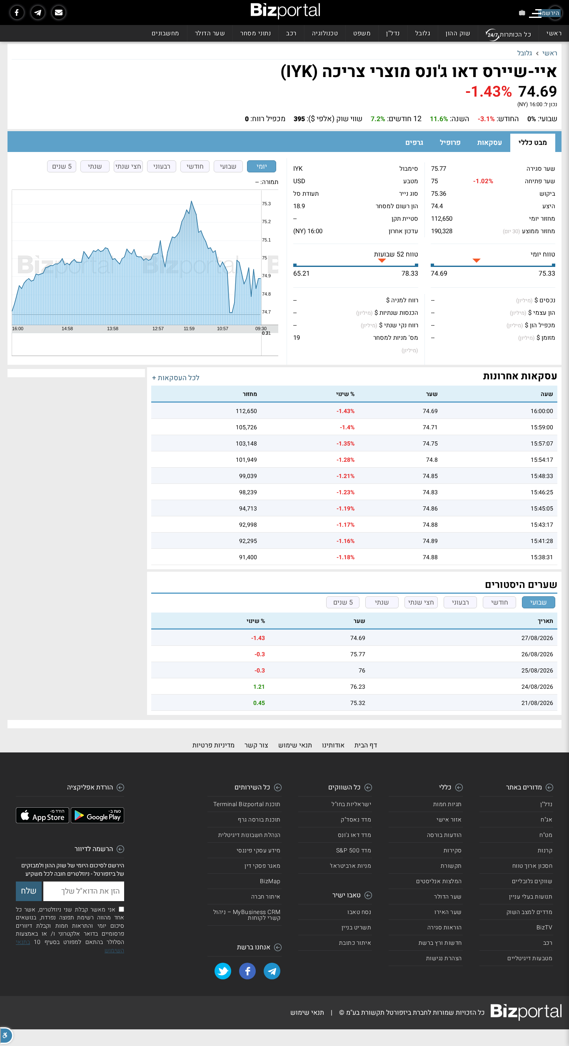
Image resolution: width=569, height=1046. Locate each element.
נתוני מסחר (255, 33)
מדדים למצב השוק (530, 912)
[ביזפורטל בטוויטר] (223, 971)
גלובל (423, 33)
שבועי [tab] (228, 167)
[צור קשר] (58, 12)
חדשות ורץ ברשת (440, 943)
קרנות (545, 850)
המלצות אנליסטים (439, 881)
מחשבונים (166, 33)
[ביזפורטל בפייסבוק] (17, 12)
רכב (291, 33)
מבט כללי (533, 142)
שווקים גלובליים (532, 881)
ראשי (554, 33)
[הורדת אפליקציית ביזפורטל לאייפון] (42, 821)
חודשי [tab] (195, 167)
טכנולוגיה (325, 33)
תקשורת (451, 866)
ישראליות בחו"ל (351, 804)
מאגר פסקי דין (263, 866)
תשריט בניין (357, 927)
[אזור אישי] (522, 12)
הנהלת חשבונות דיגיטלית (249, 835)
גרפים (414, 142)
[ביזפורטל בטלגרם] (37, 12)
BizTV (545, 927)
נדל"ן (393, 33)
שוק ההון (458, 33)
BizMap (270, 881)
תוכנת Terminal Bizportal (247, 804)
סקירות (453, 850)
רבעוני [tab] (161, 167)
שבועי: (547, 119)
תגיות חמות (447, 804)
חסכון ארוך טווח (532, 866)
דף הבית (365, 745)
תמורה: (269, 182)
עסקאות (489, 142)
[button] (6, 1035)
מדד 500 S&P (354, 850)
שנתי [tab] (95, 167)
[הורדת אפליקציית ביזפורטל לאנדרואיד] (97, 821)
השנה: (459, 119)
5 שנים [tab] (62, 167)
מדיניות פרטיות (213, 745)
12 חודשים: (404, 119)
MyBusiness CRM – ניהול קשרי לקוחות (247, 915)
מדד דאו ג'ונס (355, 835)
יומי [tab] (262, 167)
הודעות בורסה (444, 835)
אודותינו (333, 745)
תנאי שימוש (295, 745)
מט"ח (545, 835)
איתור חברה (266, 896)
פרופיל (450, 142)
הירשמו (549, 13)
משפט (362, 33)
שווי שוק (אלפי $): (334, 119)
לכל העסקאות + (176, 377)
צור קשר (256, 745)
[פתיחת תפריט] (535, 13)
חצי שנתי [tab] (128, 167)
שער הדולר (210, 33)
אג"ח (546, 819)
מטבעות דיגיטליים (529, 958)
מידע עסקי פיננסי (259, 850)
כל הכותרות (515, 34)
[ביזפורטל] (285, 11)
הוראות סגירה (444, 927)
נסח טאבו (359, 912)
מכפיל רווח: (267, 119)
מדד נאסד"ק (356, 819)
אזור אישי (449, 819)
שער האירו (448, 912)
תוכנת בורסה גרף (259, 819)
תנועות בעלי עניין (531, 896)
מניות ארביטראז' (351, 866)
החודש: (508, 119)
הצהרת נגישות (444, 958)
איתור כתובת (355, 943)
